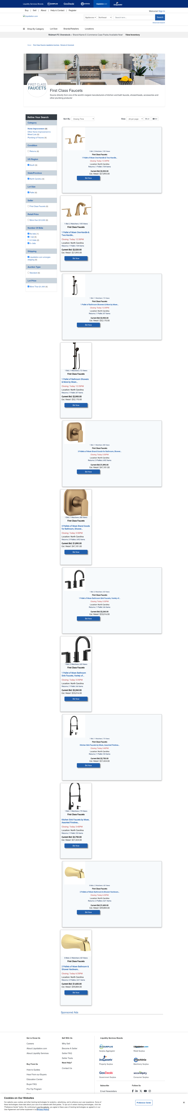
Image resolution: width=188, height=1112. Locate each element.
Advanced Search (159, 22)
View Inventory (132, 34)
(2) (34, 240)
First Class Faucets (37, 206)
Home (29, 45)
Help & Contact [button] (57, 10)
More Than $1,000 (37, 286)
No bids (33, 233)
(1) (34, 233)
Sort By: (66, 118)
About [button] (43, 10)
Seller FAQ (67, 1053)
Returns (33, 151)
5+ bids (33, 243)
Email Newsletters (108, 1091)
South (32, 165)
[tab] (41, 122)
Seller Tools (67, 1058)
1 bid (32, 237)
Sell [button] (34, 10)
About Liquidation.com (37, 1048)
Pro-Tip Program (34, 1088)
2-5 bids (33, 240)
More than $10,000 (37, 220)
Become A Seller (69, 1048)
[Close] (184, 1102)
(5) (33, 237)
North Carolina (36, 178)
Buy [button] (27, 10)
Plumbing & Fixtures (36, 137)
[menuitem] (26, 10)
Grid (155, 119)
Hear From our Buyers (37, 1074)
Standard (33, 272)
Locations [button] (89, 28)
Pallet (32, 192)
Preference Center (144, 1102)
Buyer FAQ (32, 1084)
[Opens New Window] (52, 4)
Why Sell (66, 1043)
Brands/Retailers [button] (71, 28)
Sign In (162, 11)
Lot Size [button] (53, 28)
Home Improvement (36, 128)
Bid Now (88, 178)
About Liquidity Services (38, 1053)
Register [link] (72, 10)
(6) (37, 128)
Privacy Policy (43, 1109)
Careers (30, 1043)
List (148, 119)
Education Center (34, 1079)
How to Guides (33, 1069)
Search (160, 17)
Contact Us (67, 1068)
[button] (41, 122)
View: (123, 118)
